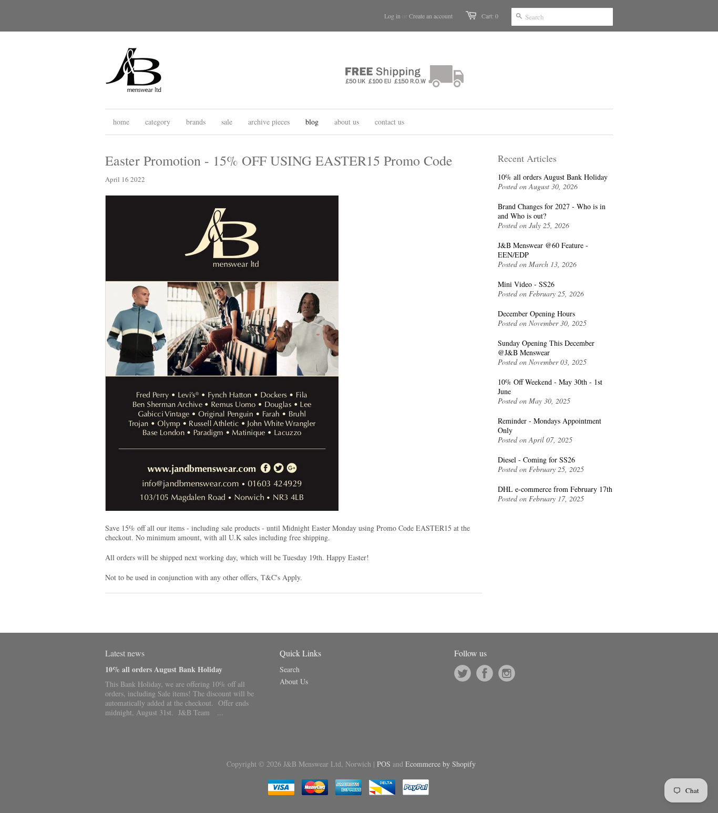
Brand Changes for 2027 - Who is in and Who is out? (552, 211)
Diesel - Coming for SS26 (536, 460)
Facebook (484, 673)
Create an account (431, 16)
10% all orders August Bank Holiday (553, 177)
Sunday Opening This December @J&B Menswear (546, 347)
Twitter (462, 673)
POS (384, 764)
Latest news (125, 652)
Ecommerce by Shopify (440, 764)
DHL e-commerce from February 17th (555, 489)
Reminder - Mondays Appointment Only (549, 425)
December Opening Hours (536, 313)
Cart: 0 (489, 16)
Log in (392, 16)
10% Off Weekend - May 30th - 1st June (550, 386)
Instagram (506, 673)
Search (290, 669)
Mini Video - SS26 (526, 284)
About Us (294, 681)
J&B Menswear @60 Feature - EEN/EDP (543, 250)
